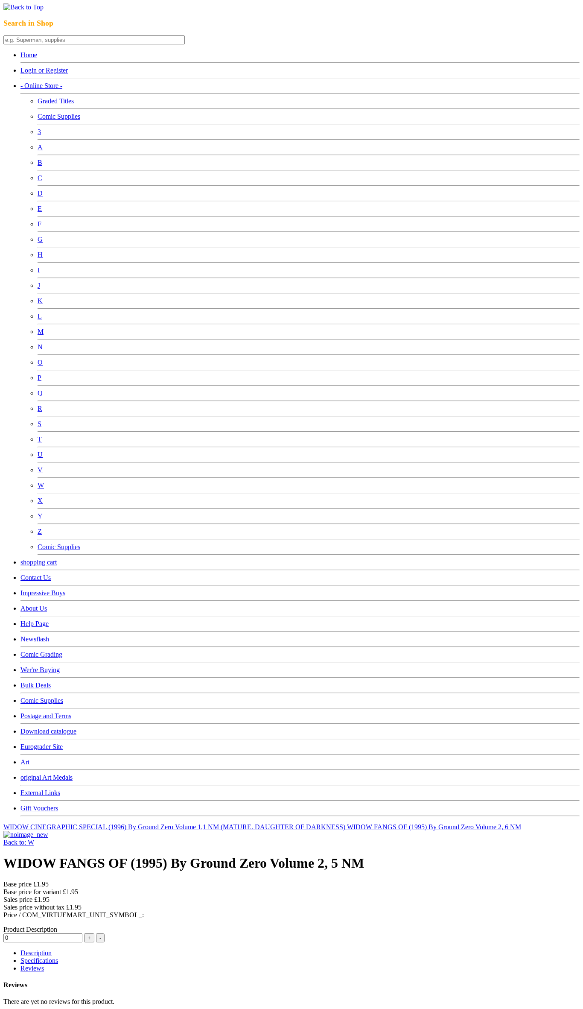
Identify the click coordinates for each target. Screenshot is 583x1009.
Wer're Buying (40, 669)
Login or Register (44, 70)
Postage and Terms (45, 715)
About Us (33, 608)
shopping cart (38, 562)
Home (28, 54)
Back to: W (18, 842)
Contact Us (35, 577)
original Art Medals (46, 777)
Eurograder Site (41, 746)
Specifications (39, 960)
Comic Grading (41, 654)
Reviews (32, 968)
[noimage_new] (25, 834)
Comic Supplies (59, 116)
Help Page (34, 623)
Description (36, 952)
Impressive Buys (42, 593)
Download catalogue (48, 731)
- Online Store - (41, 85)
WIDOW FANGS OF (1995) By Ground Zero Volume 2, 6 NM (434, 827)
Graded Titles (56, 101)
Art (24, 762)
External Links (40, 792)
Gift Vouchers (39, 808)
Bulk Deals (35, 685)
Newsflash (34, 639)
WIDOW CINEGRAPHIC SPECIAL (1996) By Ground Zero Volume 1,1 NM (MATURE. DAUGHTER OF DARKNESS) (175, 827)
